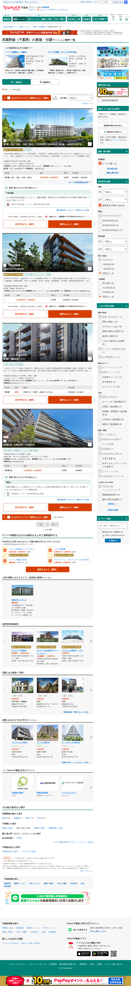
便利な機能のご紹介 (98, 931)
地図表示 (46, 82)
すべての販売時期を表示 (79, 182)
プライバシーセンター (38, 964)
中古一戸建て (59, 19)
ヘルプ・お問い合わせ (113, 964)
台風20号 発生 (118, 2)
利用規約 (53, 964)
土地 (78, 19)
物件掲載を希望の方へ (68, 964)
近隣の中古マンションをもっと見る (75, 762)
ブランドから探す (29, 851)
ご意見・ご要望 (95, 964)
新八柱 (40, 818)
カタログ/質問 (98, 19)
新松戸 (28, 818)
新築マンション (19, 19)
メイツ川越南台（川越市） (16, 52)
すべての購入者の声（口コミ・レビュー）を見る (73, 842)
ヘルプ (95, 2)
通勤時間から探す (56, 828)
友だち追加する (80, 929)
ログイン (32, 9)
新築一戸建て (47, 19)
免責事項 (83, 964)
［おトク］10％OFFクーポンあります (53, 9)
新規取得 (45, 7)
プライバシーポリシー (18, 964)
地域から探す (7, 828)
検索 (126, 2)
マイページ (115, 140)
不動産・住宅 (7, 927)
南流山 (5, 818)
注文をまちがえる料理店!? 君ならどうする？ (20, 2)
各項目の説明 (112, 510)
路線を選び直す (113, 172)
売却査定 (86, 19)
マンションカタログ (10, 943)
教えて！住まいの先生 (31, 943)
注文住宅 (71, 19)
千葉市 (19, 838)
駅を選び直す (112, 168)
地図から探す (39, 828)
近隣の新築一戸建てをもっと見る (75, 712)
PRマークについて (86, 871)
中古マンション (34, 19)
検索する (114, 540)
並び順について (87, 103)
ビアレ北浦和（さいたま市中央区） (63, 52)
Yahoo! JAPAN (85, 2)
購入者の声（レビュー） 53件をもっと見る (73, 210)
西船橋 (16, 818)
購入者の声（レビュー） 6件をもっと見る (73, 499)
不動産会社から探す (10, 851)
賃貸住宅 (7, 19)
